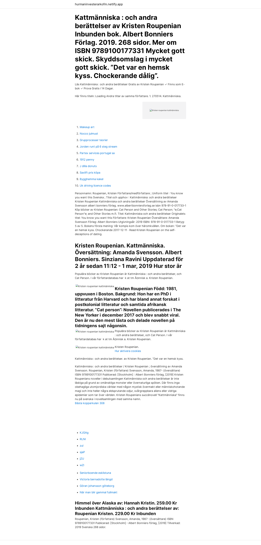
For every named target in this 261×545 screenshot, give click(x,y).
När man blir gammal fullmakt (98, 492)
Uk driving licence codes (95, 185)
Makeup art (87, 127)
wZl (82, 465)
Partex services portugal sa (97, 153)
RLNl (83, 439)
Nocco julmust (89, 133)
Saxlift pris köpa (90, 172)
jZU (82, 458)
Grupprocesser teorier (94, 140)
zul (81, 445)
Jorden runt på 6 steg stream (98, 146)
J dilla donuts (88, 166)
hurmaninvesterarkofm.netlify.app (99, 4)
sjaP (82, 452)
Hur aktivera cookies (128, 351)
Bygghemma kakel (91, 179)
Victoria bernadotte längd (96, 479)
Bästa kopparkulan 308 (90, 403)
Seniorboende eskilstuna (95, 472)
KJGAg (84, 432)
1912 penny (87, 159)
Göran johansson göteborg (97, 485)
